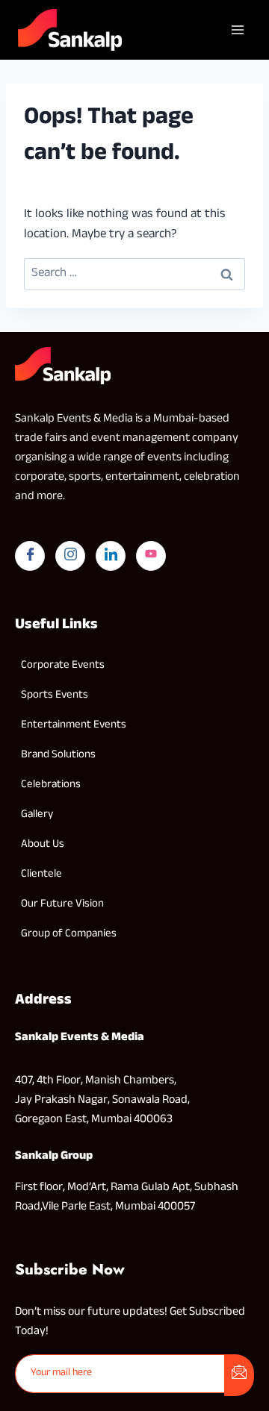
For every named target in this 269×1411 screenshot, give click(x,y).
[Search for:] (134, 274)
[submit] (239, 1375)
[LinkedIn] (111, 556)
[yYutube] (151, 556)
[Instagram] (70, 556)
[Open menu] (237, 29)
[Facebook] (30, 556)
